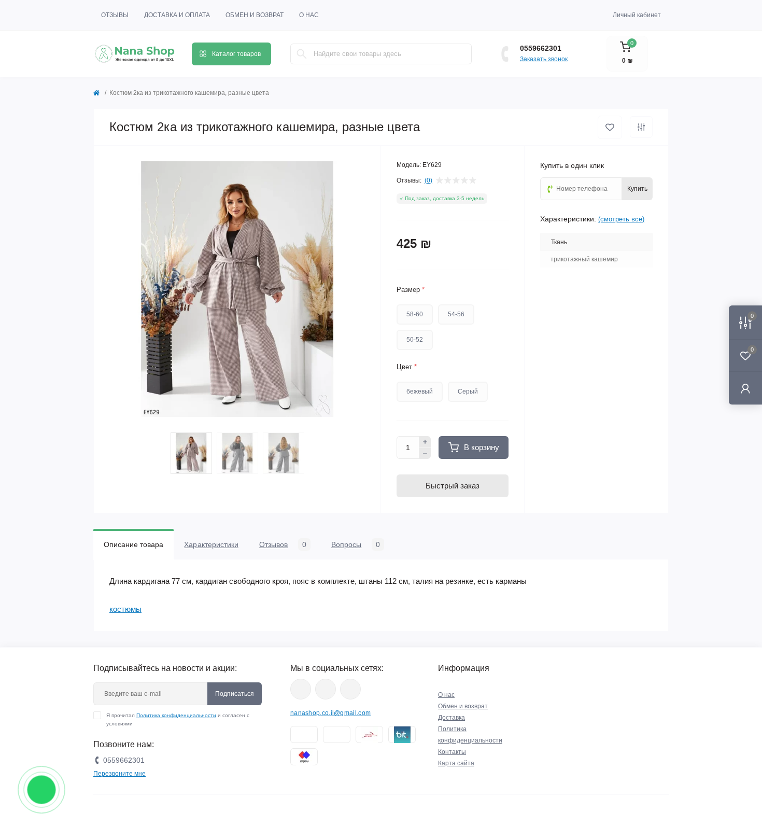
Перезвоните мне (119, 773)
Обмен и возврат (254, 15)
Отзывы (115, 15)
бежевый (419, 391)
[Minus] (425, 453)
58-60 (414, 314)
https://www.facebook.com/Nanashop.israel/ (300, 689)
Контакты (452, 751)
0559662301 (540, 48)
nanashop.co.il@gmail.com (330, 713)
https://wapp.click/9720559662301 (350, 689)
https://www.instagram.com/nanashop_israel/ (325, 689)
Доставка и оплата (177, 15)
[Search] (301, 54)
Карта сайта (456, 763)
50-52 (414, 339)
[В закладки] (610, 127)
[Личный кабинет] (745, 388)
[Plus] (425, 441)
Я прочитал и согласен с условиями (177, 719)
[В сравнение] (641, 127)
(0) (428, 180)
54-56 (456, 314)
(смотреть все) (621, 219)
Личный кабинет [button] (637, 15)
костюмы (125, 609)
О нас (309, 15)
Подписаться (234, 693)
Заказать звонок (544, 59)
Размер (411, 289)
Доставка (451, 717)
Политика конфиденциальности (176, 715)
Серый (468, 391)
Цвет (407, 367)
